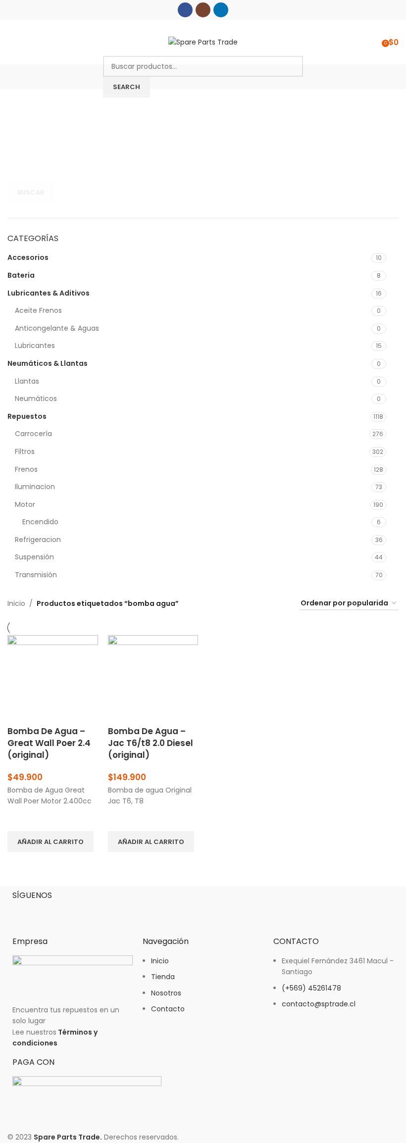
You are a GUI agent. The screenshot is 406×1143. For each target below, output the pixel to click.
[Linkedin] (78, 911)
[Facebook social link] (185, 9)
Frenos (26, 469)
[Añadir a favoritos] (19, 818)
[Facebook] (24, 911)
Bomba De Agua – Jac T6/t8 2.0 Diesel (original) (150, 743)
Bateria (21, 275)
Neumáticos (36, 398)
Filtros (25, 451)
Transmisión (36, 575)
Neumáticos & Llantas (47, 363)
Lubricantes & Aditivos (48, 293)
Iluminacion (35, 487)
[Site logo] (203, 42)
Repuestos (27, 416)
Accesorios (28, 257)
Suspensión (34, 557)
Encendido (40, 522)
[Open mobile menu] (11, 42)
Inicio (16, 603)
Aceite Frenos (38, 310)
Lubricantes (35, 345)
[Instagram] (51, 911)
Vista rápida (19, 864)
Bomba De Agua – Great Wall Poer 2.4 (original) (49, 743)
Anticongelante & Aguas (57, 328)
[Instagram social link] (203, 9)
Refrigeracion (38, 540)
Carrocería (33, 434)
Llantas (27, 381)
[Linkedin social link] (220, 9)
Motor (25, 504)
